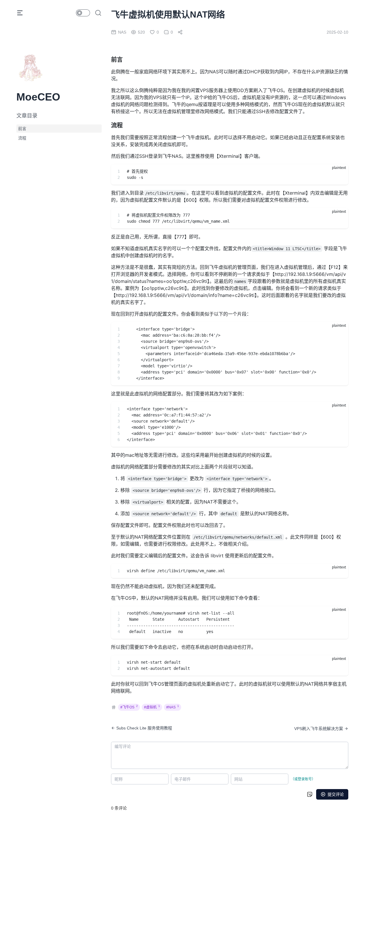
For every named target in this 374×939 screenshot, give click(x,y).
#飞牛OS (129, 707)
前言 (22, 128)
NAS (122, 32)
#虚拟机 (152, 707)
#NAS (172, 707)
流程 (22, 138)
